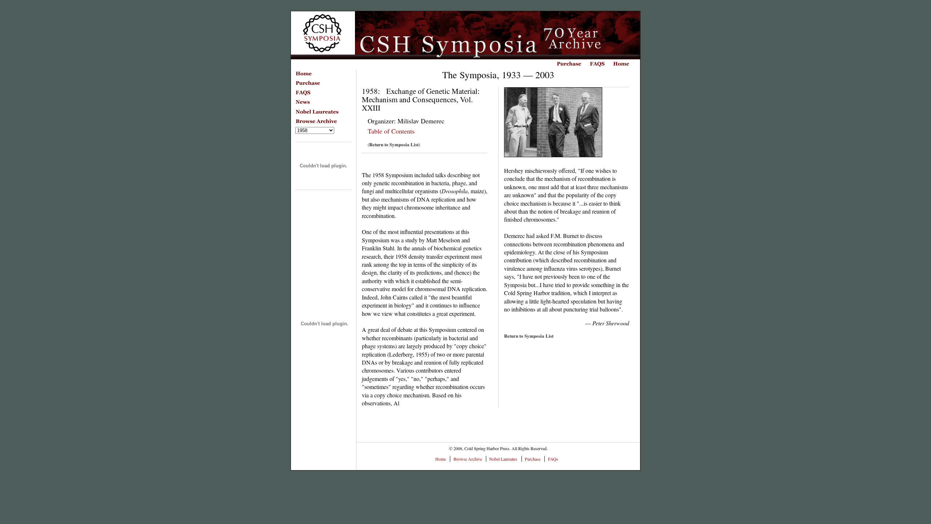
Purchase (532, 459)
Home (440, 459)
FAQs (553, 459)
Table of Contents (391, 131)
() (394, 144)
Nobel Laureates (503, 459)
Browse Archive (467, 459)
